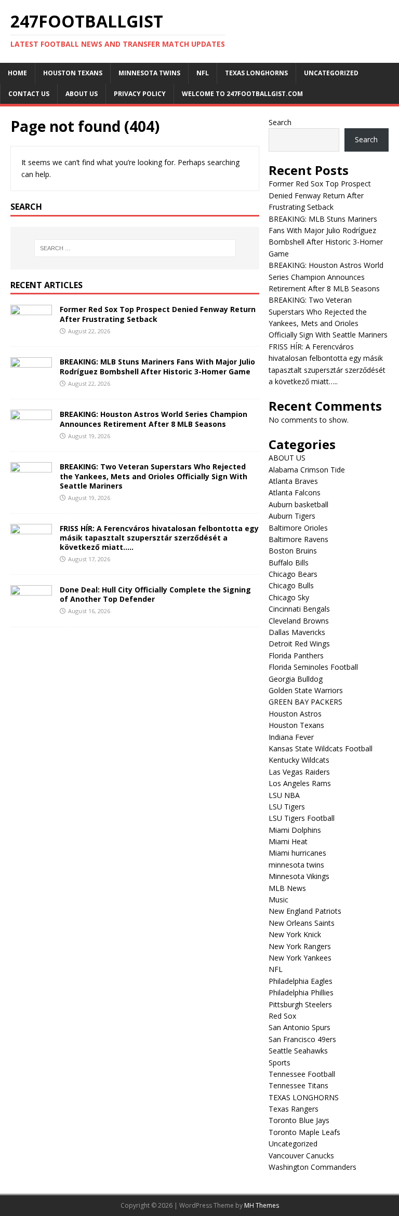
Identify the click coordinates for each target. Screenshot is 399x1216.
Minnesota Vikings (299, 876)
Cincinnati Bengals (299, 609)
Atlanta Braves (293, 481)
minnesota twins (149, 73)
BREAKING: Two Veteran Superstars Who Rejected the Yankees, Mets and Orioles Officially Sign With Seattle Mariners (153, 476)
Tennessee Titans (298, 1085)
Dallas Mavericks (297, 632)
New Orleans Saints (302, 923)
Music (278, 899)
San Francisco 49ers (302, 1039)
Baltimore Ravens (298, 539)
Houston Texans (72, 73)
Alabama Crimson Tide (307, 470)
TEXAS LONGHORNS (256, 73)
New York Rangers (300, 946)
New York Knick (295, 934)
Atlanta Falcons (295, 492)
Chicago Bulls (291, 585)
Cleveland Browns (299, 621)
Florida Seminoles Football (313, 667)
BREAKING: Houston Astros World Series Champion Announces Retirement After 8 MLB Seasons (153, 418)
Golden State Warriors (306, 690)
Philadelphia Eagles (300, 981)
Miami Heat (288, 841)
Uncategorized (331, 73)
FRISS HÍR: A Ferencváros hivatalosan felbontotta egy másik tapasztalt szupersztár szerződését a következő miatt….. (159, 537)
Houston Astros (295, 714)
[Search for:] (135, 248)
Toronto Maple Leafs (304, 1132)
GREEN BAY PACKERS (305, 702)
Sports (279, 1063)
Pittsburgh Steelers (300, 1004)
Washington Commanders (312, 1167)
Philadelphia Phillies (301, 992)
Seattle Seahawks (298, 1051)
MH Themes (261, 1205)
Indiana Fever (291, 737)
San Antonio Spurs (299, 1027)
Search (280, 122)
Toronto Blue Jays (299, 1120)
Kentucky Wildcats (299, 760)
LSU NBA (284, 795)
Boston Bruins (293, 551)
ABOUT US (81, 93)
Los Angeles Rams (300, 783)
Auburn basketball (298, 504)
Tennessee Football (302, 1074)
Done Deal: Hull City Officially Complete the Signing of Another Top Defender (155, 594)
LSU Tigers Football (302, 818)
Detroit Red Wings (299, 643)
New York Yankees (300, 958)
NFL (202, 73)
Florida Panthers (296, 655)
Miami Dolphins (295, 830)
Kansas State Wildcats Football (321, 748)
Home (17, 73)
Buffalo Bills (289, 563)
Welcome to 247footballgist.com (242, 93)
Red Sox (282, 1016)
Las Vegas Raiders (299, 772)
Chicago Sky (289, 597)
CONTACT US (28, 93)
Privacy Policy (140, 93)
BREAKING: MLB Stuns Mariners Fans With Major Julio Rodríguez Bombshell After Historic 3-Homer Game (157, 366)
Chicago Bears (293, 574)
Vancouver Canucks (301, 1155)
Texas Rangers (293, 1109)
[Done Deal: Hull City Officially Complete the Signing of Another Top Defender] (31, 610)
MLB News (287, 888)
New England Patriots (305, 911)
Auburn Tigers (292, 516)
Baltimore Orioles (298, 528)
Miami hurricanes (297, 853)
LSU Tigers (287, 807)
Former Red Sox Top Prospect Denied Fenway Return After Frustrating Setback (158, 313)
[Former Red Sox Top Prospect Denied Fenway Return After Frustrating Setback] (31, 330)
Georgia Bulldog (296, 679)
